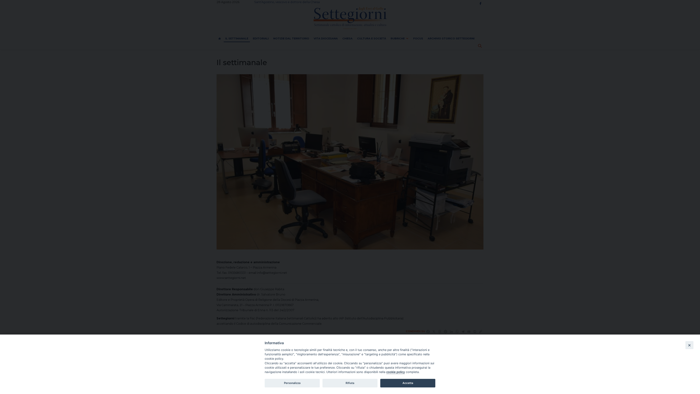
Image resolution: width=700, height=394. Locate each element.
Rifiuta (350, 383)
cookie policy (395, 372)
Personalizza (292, 383)
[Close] (689, 345)
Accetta (407, 383)
